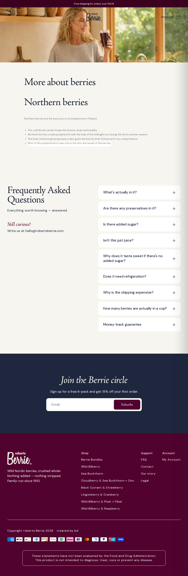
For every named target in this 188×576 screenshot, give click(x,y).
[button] (139, 192)
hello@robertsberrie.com (44, 231)
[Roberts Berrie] (19, 458)
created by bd (67, 531)
